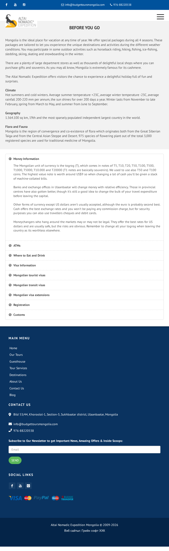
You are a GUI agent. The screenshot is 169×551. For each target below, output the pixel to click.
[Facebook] (6, 5)
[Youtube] (15, 5)
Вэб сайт (70, 533)
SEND (15, 462)
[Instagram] (24, 5)
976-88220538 (122, 5)
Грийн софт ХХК (93, 533)
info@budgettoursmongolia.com (85, 5)
